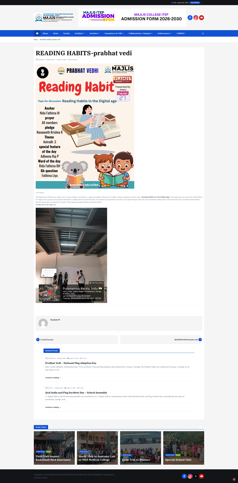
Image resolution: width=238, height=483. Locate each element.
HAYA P (50, 388)
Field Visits (41, 451)
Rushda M (41, 59)
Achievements (164, 33)
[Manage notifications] (234, 479)
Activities (94, 33)
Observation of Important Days (177, 451)
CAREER (180, 33)
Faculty (66, 33)
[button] (200, 427)
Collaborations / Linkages (140, 33)
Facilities (79, 33)
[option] (54, 448)
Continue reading (52, 378)
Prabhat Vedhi (50, 59)
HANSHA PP (51, 358)
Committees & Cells (113, 33)
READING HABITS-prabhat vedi (50, 39)
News (135, 455)
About (55, 33)
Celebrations (170, 449)
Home (45, 33)
